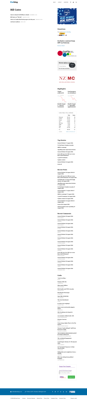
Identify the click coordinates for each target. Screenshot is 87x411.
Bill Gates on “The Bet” (16, 17)
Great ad (60, 164)
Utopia (59, 301)
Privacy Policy (46, 398)
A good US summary (62, 157)
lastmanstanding (61, 243)
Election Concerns (62, 319)
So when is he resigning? (64, 303)
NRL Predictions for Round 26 (65, 312)
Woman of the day (62, 281)
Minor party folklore (63, 285)
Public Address (61, 344)
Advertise (66, 2)
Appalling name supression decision (67, 149)
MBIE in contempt (62, 147)
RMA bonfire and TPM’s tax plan (66, 289)
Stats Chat (60, 313)
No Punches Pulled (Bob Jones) (64, 336)
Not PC (59, 279)
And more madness (15, 21)
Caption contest (61, 159)
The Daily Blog (61, 290)
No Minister (60, 294)
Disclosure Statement (31, 398)
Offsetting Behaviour (62, 317)
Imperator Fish (61, 339)
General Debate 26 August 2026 (65, 162)
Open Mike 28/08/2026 (63, 296)
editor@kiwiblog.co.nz (17, 391)
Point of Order (61, 286)
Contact (60, 2)
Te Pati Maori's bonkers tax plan (65, 145)
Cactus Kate (60, 349)
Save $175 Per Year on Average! (65, 370)
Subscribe (72, 65)
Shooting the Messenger (63, 292)
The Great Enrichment (63, 300)
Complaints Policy (54, 398)
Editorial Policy (39, 398)
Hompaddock (60, 283)
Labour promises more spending (66, 206)
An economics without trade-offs (66, 316)
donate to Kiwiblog (67, 32)
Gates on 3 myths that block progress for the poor (22, 19)
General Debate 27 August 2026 (65, 143)
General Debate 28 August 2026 (65, 151)
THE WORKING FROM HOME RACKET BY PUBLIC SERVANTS (67, 333)
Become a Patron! (61, 45)
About (54, 2)
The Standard (60, 297)
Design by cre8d (74, 398)
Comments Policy (62, 398)
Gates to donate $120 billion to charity (19, 14)
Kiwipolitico (60, 310)
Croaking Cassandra (62, 331)
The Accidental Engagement (64, 338)
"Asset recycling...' (62, 278)
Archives (24, 398)
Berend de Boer (61, 255)
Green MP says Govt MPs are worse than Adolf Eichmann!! (66, 154)
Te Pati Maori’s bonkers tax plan (66, 187)
